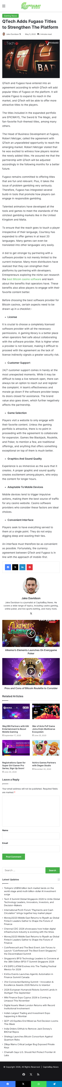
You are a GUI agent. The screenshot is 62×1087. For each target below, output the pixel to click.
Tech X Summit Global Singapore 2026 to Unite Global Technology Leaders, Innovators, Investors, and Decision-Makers (32, 902)
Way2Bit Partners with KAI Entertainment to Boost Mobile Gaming (15, 729)
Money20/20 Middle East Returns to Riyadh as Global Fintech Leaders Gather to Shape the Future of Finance (31, 920)
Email (5, 843)
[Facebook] (8, 567)
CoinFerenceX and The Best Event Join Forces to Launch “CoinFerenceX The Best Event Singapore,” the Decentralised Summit (30, 950)
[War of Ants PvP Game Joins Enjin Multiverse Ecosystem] (46, 713)
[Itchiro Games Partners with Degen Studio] (46, 749)
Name (5, 830)
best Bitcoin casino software (24, 279)
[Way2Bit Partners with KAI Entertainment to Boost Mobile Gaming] (16, 713)
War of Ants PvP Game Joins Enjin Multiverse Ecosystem (43, 729)
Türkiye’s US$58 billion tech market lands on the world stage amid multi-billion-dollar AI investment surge (30, 891)
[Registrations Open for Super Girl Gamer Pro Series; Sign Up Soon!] (16, 749)
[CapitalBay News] (31, 5)
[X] (15, 567)
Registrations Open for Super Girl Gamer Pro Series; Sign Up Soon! (14, 765)
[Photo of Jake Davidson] (4, 34)
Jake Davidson (12, 34)
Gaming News (10, 16)
